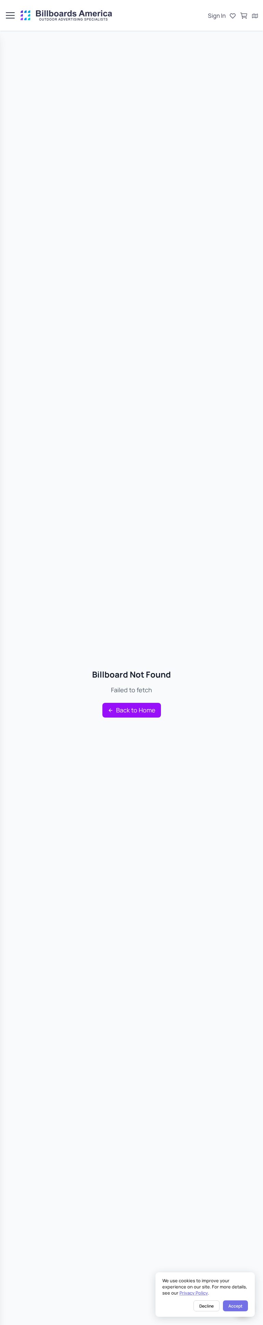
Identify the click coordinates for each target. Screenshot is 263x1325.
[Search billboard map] (255, 16)
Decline (206, 1306)
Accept (235, 1306)
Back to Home (135, 710)
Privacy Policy (193, 1293)
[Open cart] (244, 16)
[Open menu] (10, 15)
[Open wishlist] (233, 16)
